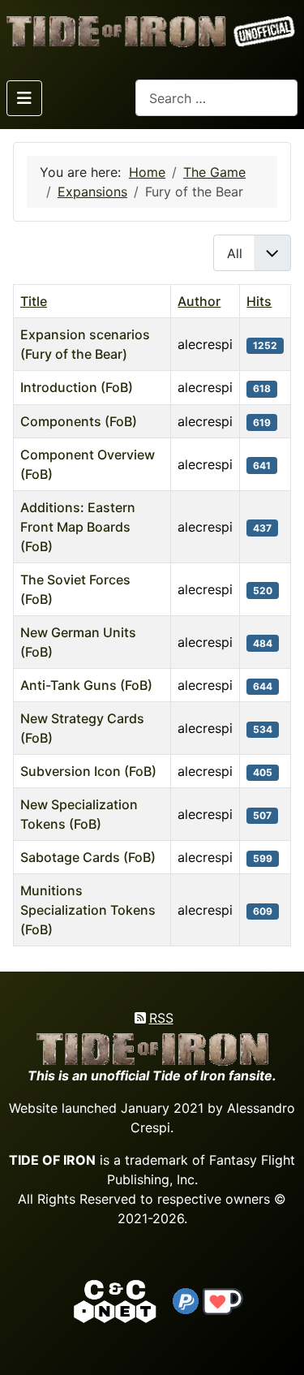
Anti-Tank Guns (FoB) (86, 685)
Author (199, 301)
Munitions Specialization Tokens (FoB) (88, 910)
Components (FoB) (78, 421)
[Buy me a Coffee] (223, 1300)
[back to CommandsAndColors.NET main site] (115, 1300)
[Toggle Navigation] (24, 98)
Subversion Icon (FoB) (88, 771)
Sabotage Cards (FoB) (88, 857)
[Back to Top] (277, 1343)
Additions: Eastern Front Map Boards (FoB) (77, 526)
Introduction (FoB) (76, 387)
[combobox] (216, 98)
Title (33, 301)
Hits (259, 301)
